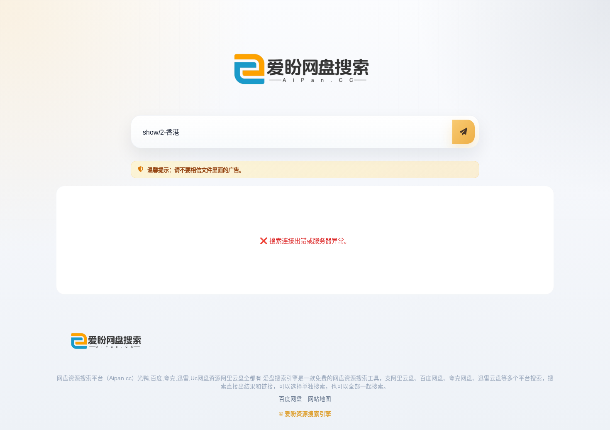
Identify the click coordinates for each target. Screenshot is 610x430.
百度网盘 (290, 399)
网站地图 (319, 399)
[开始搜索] (463, 132)
